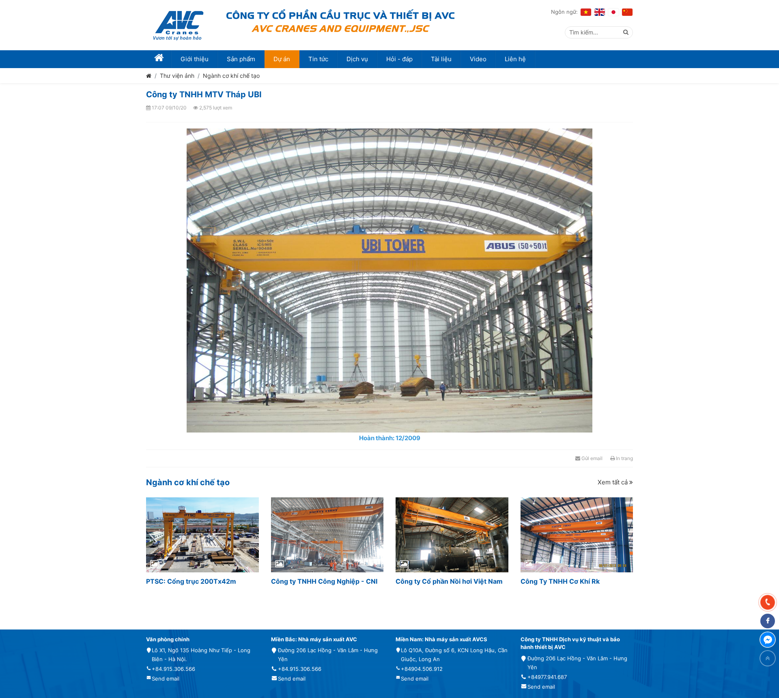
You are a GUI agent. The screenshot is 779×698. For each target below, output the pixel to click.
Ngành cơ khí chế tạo (231, 75)
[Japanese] (613, 12)
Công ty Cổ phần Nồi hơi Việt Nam (449, 581)
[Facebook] (767, 621)
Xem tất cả (613, 482)
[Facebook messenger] (767, 639)
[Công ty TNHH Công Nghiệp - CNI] (327, 534)
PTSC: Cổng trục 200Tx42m (191, 581)
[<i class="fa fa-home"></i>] (159, 59)
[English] (599, 12)
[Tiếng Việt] (586, 12)
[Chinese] (627, 12)
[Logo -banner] (178, 25)
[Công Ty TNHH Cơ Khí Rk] (577, 534)
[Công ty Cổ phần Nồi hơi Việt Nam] (452, 534)
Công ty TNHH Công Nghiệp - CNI (324, 581)
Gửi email (591, 458)
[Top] (767, 658)
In (624, 458)
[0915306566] (767, 602)
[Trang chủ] (148, 75)
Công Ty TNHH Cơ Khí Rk (560, 581)
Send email (165, 678)
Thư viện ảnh (177, 75)
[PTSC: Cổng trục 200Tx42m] (202, 534)
